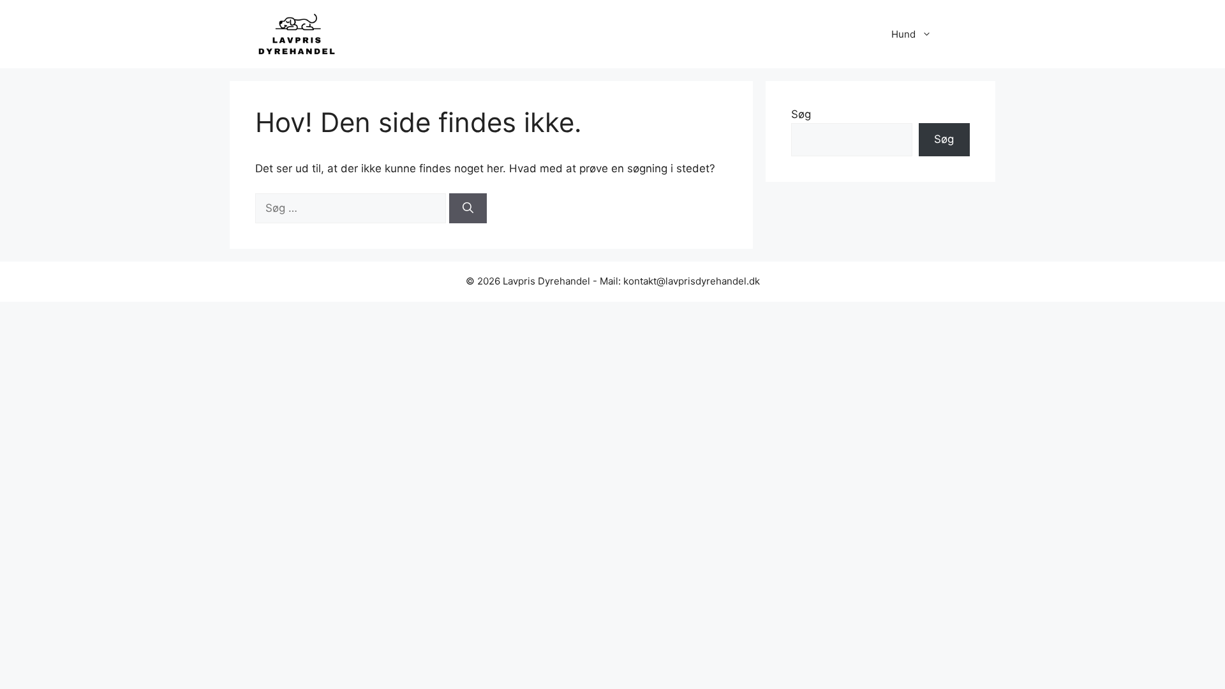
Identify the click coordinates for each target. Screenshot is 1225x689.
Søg (801, 114)
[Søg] (468, 208)
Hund (903, 34)
